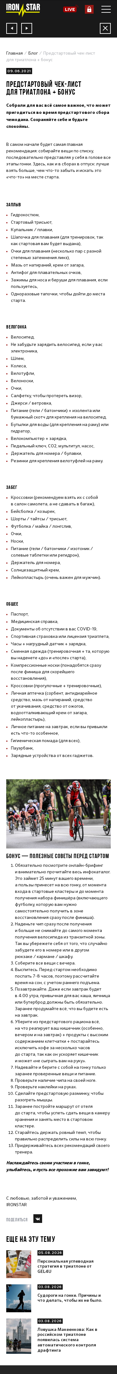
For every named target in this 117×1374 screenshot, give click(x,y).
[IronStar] (23, 10)
